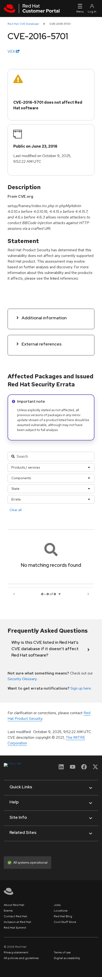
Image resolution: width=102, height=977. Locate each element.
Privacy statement (16, 952)
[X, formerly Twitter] (95, 768)
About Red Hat (14, 905)
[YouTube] (72, 768)
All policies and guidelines (21, 958)
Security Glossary (22, 678)
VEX (12, 51)
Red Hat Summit (15, 928)
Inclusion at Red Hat (17, 922)
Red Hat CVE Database (23, 24)
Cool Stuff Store (65, 922)
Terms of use (62, 952)
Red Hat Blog (63, 916)
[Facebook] (84, 768)
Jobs (57, 905)
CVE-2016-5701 (59, 24)
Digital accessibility (67, 958)
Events (8, 911)
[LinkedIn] (61, 768)
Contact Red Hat (15, 916)
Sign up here (80, 688)
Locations (60, 911)
